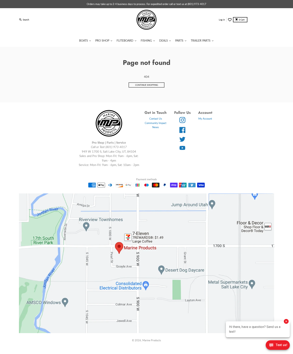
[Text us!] (278, 345)
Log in (222, 19)
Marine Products (151, 340)
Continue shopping (146, 85)
